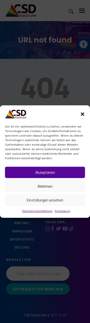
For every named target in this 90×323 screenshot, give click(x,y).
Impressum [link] (62, 211)
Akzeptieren (45, 172)
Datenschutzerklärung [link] (37, 211)
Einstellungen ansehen (45, 200)
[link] (15, 113)
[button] (82, 114)
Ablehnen (45, 186)
